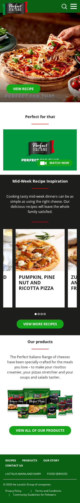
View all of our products (40, 430)
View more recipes (40, 324)
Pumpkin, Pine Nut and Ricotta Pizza (37, 282)
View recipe (23, 89)
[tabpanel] (40, 57)
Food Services (57, 474)
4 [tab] (42, 107)
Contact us (14, 465)
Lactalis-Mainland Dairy (23, 474)
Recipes (10, 460)
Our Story (51, 460)
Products (29, 460)
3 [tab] (39, 107)
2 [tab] (36, 107)
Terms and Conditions (48, 491)
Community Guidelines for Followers (34, 494)
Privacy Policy (13, 491)
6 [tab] (48, 107)
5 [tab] (45, 107)
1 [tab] (33, 107)
